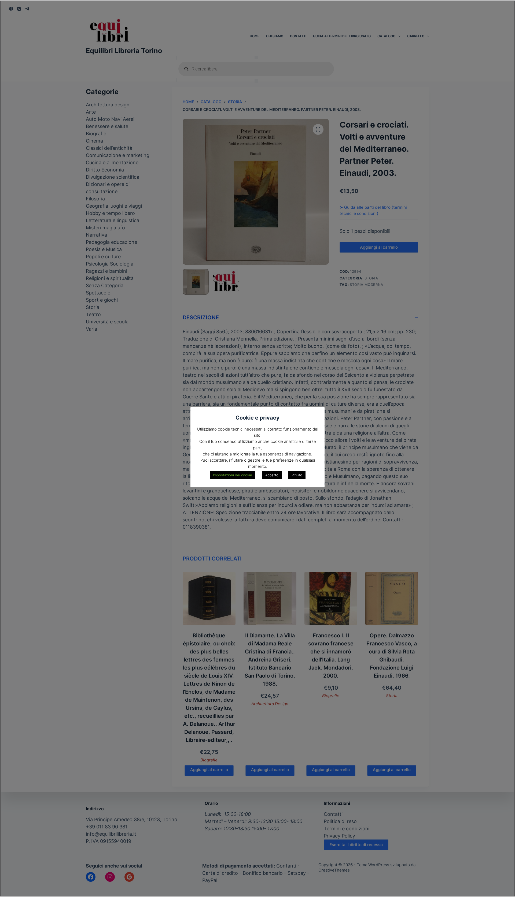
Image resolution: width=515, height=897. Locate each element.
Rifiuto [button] (297, 475)
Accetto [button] (271, 475)
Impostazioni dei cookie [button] (232, 475)
